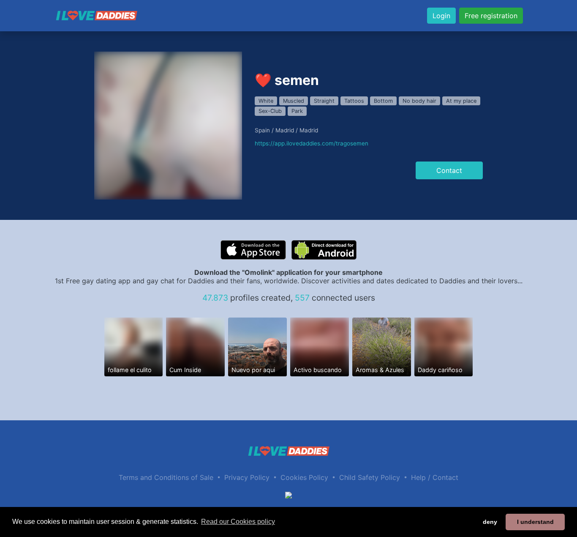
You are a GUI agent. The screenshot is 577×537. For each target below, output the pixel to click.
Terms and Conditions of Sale (166, 477)
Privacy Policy (246, 477)
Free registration (491, 15)
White (266, 101)
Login (441, 15)
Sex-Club (270, 111)
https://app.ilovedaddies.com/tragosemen (311, 143)
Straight (324, 101)
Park (297, 111)
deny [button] (490, 521)
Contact (449, 170)
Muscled (293, 101)
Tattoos (354, 101)
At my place (461, 101)
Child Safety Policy (369, 477)
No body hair (419, 101)
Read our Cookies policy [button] (238, 521)
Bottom (383, 101)
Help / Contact (434, 477)
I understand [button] (535, 521)
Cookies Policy (304, 477)
